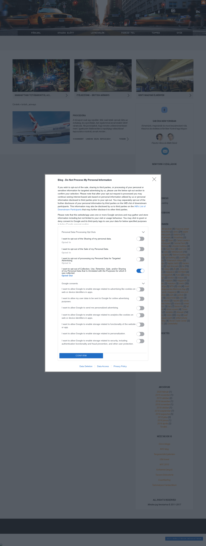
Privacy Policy (120, 366)
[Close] (155, 180)
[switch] (140, 239)
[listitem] (103, 232)
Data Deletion (85, 366)
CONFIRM (81, 355)
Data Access (103, 366)
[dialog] (103, 273)
